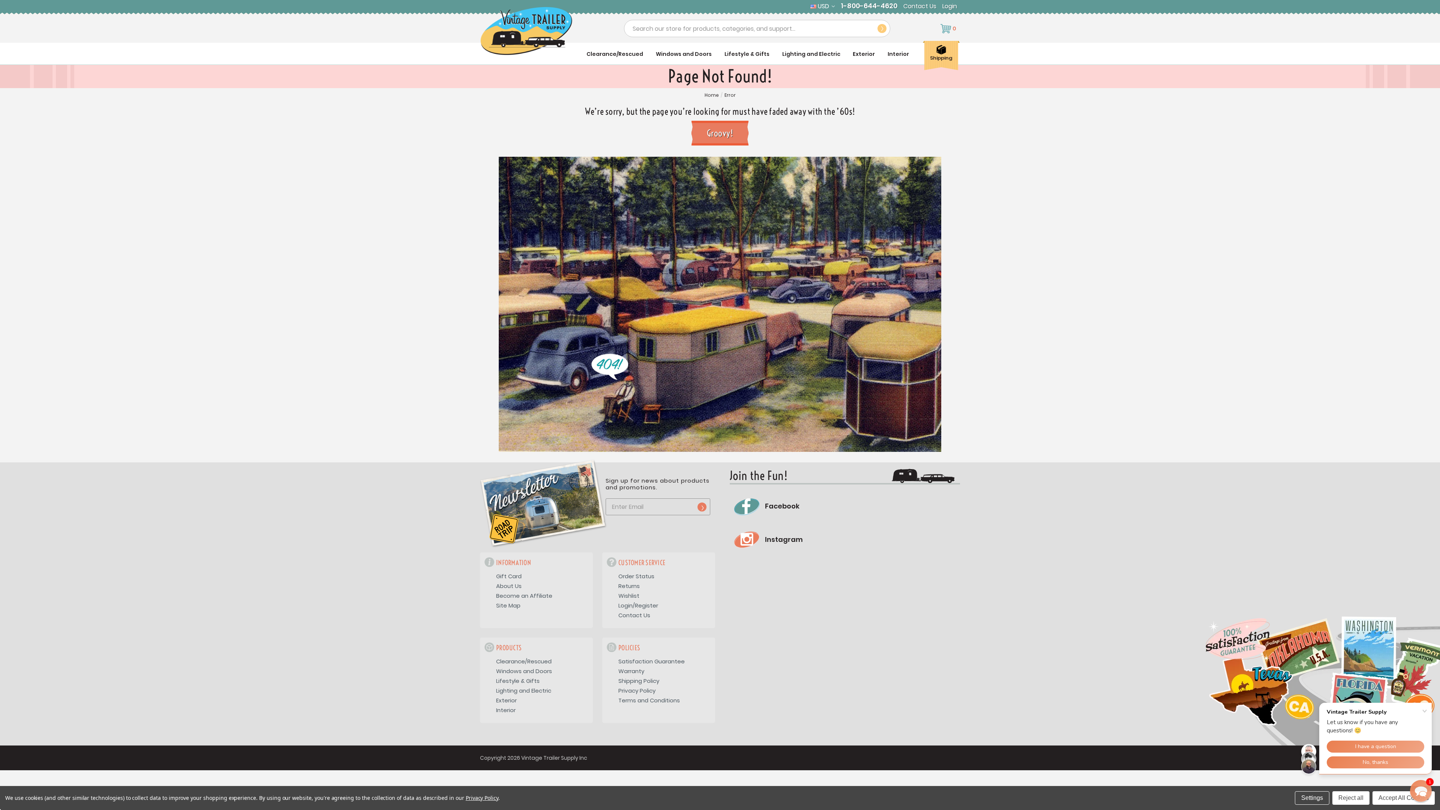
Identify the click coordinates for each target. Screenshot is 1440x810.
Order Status (636, 576)
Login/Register (638, 605)
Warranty (631, 671)
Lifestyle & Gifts (747, 54)
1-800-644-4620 (869, 6)
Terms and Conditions (649, 700)
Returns (629, 586)
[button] (1421, 791)
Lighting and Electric (811, 54)
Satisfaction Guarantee (651, 661)
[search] (882, 28)
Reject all (1351, 798)
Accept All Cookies (1403, 798)
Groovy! (720, 133)
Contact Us (919, 6)
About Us (509, 586)
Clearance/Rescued (614, 54)
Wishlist (628, 596)
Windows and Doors (684, 54)
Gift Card (509, 576)
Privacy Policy (637, 690)
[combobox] (757, 28)
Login (949, 6)
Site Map (508, 605)
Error (730, 95)
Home (712, 95)
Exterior (864, 54)
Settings (1312, 798)
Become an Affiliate (524, 596)
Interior (898, 54)
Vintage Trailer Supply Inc (554, 758)
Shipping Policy (638, 681)
